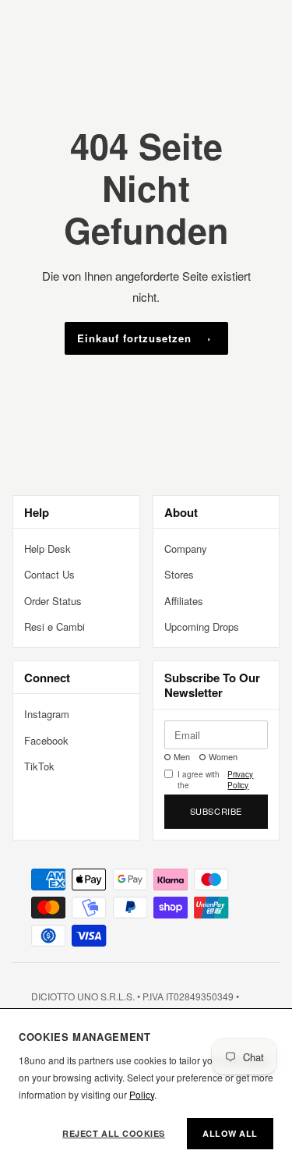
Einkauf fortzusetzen (134, 338)
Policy (141, 1094)
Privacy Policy (240, 780)
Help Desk (47, 548)
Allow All (230, 1133)
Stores (179, 574)
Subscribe (216, 811)
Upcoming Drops (201, 626)
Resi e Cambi (54, 626)
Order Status (53, 600)
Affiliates (183, 600)
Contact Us (49, 574)
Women (223, 756)
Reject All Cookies (113, 1133)
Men (182, 756)
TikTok (39, 766)
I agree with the (216, 780)
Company (185, 548)
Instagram (46, 713)
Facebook (46, 740)
